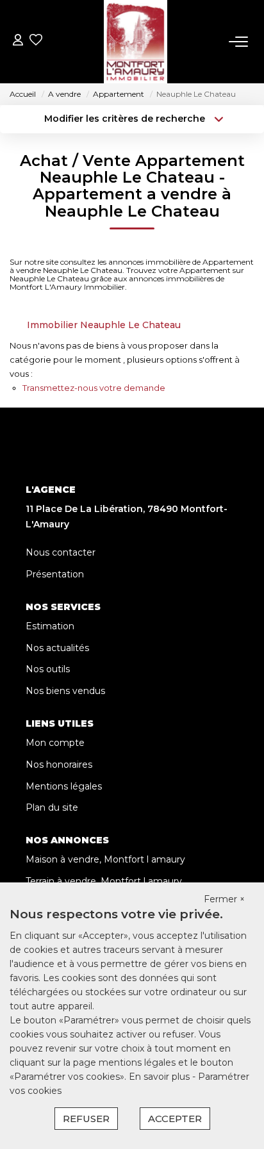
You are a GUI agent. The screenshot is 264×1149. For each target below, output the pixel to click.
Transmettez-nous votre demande (93, 388)
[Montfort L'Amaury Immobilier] (135, 41)
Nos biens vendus (65, 691)
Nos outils (48, 669)
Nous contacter (60, 552)
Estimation (50, 626)
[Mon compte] (18, 41)
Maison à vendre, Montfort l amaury (105, 859)
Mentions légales (64, 786)
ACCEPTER (175, 1118)
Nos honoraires (59, 764)
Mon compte (55, 742)
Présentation (55, 574)
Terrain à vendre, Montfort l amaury (104, 881)
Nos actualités (57, 648)
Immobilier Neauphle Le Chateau (104, 325)
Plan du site (52, 807)
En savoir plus (160, 1076)
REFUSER (86, 1118)
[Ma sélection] (35, 41)
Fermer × (224, 899)
